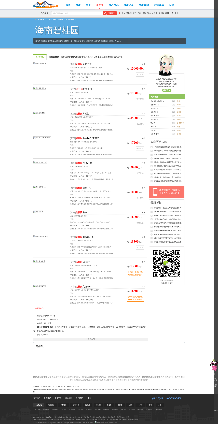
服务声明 (58, 398)
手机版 (89, 398)
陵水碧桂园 (116, 389)
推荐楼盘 (64, 405)
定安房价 (149, 409)
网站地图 (68, 398)
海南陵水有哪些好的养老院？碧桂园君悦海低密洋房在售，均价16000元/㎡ (168, 223)
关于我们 (36, 398)
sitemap (77, 422)
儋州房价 (115, 409)
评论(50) (88, 151)
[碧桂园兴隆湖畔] (39, 286)
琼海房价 (72, 409)
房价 (88, 5)
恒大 (123, 13)
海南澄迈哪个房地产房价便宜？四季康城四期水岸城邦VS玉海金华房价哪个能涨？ (104, 105)
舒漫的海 (84, 89)
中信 (176, 13)
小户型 (140, 405)
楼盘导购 (144, 5)
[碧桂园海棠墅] (39, 113)
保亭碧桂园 (156, 389)
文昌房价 (63, 409)
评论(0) (88, 77)
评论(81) (88, 250)
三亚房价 (89, 409)
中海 (171, 13)
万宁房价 (80, 409)
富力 (134, 13)
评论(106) (89, 300)
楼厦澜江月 (104, 380)
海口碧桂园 (53, 389)
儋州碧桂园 (93, 389)
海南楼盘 (61, 20)
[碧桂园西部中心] (39, 187)
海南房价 (52, 20)
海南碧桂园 (37, 389)
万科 (139, 13)
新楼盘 (109, 405)
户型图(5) (73, 151)
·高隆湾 (83, 262)
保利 (167, 13)
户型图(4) (73, 300)
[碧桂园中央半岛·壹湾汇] (42, 137)
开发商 (99, 5)
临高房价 (55, 409)
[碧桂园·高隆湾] (39, 261)
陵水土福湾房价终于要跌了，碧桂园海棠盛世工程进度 (168, 173)
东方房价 (123, 409)
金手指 (154, 13)
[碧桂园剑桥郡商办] (40, 236)
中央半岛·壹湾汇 (87, 138)
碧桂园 (129, 13)
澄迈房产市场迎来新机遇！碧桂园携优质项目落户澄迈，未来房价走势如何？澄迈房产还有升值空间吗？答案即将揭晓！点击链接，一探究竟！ (168, 158)
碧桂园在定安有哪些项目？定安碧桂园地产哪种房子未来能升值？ (168, 177)
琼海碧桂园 (69, 389)
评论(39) (88, 176)
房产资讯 (113, 5)
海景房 (87, 405)
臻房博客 (79, 398)
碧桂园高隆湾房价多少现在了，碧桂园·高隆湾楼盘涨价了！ (97, 278)
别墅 (130, 405)
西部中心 (84, 187)
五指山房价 (158, 409)
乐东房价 (106, 409)
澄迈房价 (46, 409)
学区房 (120, 405)
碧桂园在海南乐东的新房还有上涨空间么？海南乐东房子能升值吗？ (168, 162)
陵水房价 (98, 409)
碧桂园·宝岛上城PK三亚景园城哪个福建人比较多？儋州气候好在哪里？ (101, 179)
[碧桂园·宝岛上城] (40, 162)
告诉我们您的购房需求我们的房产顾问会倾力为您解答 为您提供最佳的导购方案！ (166, 86)
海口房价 (38, 409)
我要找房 (111, 13)
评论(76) (88, 275)
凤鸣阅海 (84, 64)
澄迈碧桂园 (100, 389)
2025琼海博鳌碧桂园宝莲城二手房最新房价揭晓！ (168, 170)
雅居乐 (161, 13)
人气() (81, 77)
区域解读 (159, 5)
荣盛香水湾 (143, 380)
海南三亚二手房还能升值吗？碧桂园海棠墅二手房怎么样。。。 (98, 130)
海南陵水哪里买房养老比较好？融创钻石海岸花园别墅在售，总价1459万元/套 (168, 215)
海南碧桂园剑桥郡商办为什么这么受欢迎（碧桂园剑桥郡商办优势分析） (101, 253)
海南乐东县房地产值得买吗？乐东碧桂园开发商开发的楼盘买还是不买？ (168, 181)
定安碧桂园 (124, 389)
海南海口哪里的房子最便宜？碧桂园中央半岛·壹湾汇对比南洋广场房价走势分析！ (104, 154)
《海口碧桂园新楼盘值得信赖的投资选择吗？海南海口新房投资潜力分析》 (168, 147)
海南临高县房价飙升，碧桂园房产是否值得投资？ (168, 154)
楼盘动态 (129, 5)
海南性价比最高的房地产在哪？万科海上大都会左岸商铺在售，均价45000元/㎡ (168, 227)
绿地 (149, 13)
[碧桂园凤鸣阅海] (39, 63)
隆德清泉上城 (80, 380)
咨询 (143, 64)
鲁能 (144, 13)
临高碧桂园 (45, 389)
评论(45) (88, 225)
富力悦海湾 (133, 380)
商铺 (150, 405)
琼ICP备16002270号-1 (87, 422)
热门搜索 (44, 13)
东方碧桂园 (132, 389)
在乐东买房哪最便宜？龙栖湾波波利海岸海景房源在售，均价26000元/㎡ (168, 212)
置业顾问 (215, 385)
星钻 (81, 212)
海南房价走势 (83, 417)
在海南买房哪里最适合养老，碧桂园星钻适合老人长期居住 (97, 229)
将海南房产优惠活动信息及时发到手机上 (169, 192)
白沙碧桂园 (148, 389)
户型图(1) (73, 77)
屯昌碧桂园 (140, 389)
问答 (171, 5)
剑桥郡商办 (85, 237)
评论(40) (88, 102)
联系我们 (47, 398)
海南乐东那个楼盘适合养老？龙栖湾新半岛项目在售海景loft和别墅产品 (168, 208)
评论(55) (88, 201)
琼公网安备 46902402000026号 (107, 422)
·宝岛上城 (84, 163)
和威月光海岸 (92, 380)
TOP (215, 411)
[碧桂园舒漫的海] (39, 88)
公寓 (159, 405)
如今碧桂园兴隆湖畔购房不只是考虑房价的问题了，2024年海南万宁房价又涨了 (103, 303)
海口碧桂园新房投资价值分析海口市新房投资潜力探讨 (168, 166)
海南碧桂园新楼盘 (68, 377)
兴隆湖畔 (84, 286)
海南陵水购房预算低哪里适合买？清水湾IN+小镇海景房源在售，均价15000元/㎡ (168, 242)
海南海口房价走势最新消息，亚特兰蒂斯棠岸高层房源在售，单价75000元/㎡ (168, 230)
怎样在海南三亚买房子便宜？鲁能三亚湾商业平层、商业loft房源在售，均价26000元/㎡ (168, 238)
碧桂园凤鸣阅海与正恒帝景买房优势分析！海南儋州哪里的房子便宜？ (100, 80)
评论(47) (88, 127)
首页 (68, 5)
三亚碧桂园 (61, 389)
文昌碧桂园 (77, 389)
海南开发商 (71, 20)
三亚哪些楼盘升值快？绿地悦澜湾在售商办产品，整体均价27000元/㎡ (168, 219)
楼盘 (78, 5)
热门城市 (39, 405)
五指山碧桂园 (173, 389)
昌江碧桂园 (85, 389)
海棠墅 (82, 113)
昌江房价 (132, 409)
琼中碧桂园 (164, 389)
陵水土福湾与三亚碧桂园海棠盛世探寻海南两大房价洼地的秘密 (168, 151)
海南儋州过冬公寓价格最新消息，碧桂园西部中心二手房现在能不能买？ (101, 204)
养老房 (98, 405)
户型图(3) (73, 127)
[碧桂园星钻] (38, 212)
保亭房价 (141, 409)
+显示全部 (91, 339)
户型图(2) (73, 102)
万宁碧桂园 (108, 389)
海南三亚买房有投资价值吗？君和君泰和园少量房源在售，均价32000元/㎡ (168, 234)
